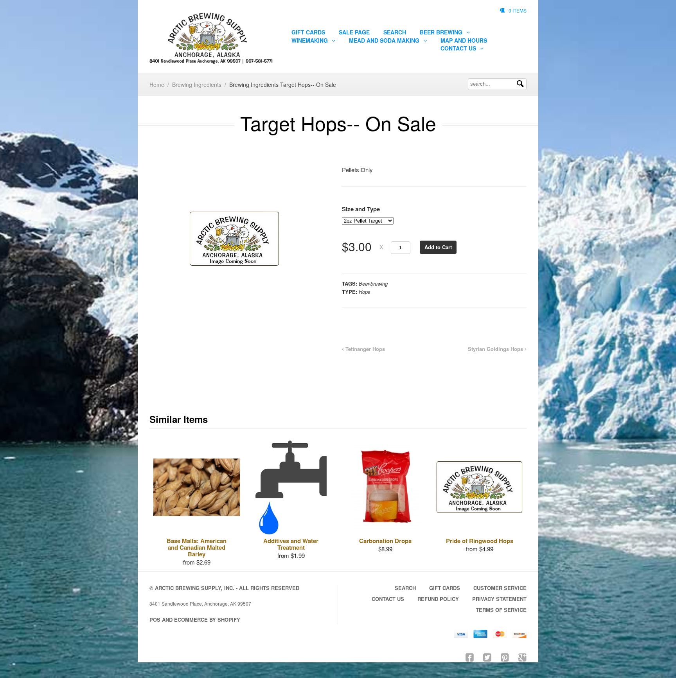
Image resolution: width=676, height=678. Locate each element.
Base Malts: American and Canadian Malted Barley (197, 547)
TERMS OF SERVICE (501, 609)
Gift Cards (308, 32)
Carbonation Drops (385, 540)
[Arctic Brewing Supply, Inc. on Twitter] (487, 657)
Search (394, 32)
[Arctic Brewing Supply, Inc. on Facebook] (470, 657)
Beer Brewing (442, 32)
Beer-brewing (373, 283)
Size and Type (361, 209)
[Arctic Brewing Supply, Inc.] (211, 38)
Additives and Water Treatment (290, 544)
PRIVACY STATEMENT (499, 598)
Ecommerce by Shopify (207, 619)
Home (156, 84)
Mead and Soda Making (385, 40)
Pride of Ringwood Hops (479, 540)
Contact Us (459, 48)
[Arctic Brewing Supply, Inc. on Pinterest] (505, 657)
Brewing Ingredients (196, 84)
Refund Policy (438, 598)
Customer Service (500, 588)
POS (154, 619)
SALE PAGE (354, 32)
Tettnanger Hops (364, 348)
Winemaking (310, 40)
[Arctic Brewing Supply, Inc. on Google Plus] (522, 657)
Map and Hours (463, 40)
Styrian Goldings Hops (496, 348)
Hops (364, 291)
